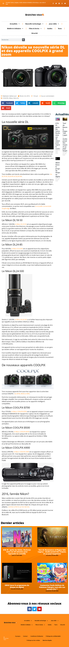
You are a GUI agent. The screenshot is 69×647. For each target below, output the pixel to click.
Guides (49, 29)
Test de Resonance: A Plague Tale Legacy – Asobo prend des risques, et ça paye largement (52, 552)
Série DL (16, 98)
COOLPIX (5, 98)
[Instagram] (62, 3)
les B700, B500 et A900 (22, 394)
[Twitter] (56, 3)
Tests (60, 29)
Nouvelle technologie (33, 24)
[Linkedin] (59, 3)
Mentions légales (47, 640)
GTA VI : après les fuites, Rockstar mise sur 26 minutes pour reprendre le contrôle (17, 552)
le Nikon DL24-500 (21, 320)
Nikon (11, 98)
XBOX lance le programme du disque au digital (17, 586)
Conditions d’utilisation (36, 636)
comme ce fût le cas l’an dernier (18, 507)
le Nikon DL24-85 (17, 249)
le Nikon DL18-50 (20, 224)
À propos (17, 636)
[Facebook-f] (53, 3)
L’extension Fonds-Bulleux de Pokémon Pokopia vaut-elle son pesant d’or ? (52, 587)
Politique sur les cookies (33, 640)
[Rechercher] (23, 39)
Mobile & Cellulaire (14, 29)
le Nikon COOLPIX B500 (21, 432)
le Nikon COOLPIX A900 (21, 452)
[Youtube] (65, 3)
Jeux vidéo (53, 24)
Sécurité (34, 33)
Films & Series (34, 29)
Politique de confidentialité (53, 636)
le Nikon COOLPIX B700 (19, 412)
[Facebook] (29, 609)
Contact (25, 636)
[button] (7, 103)
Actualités (13, 24)
